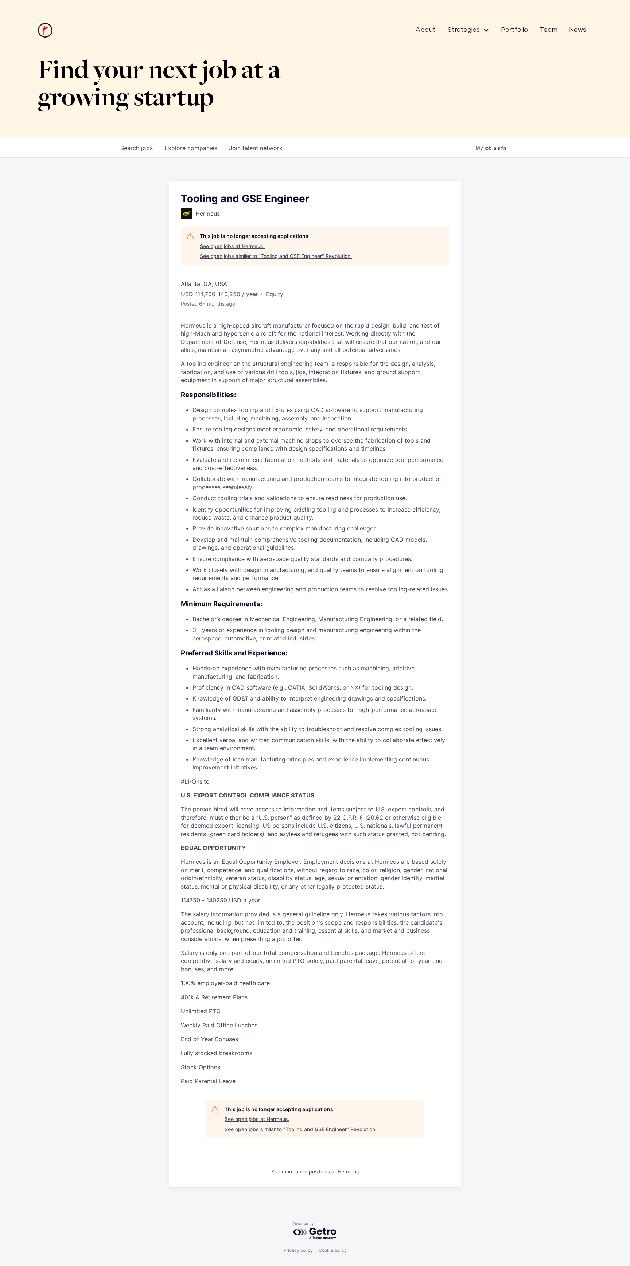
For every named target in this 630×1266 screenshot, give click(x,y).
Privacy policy (298, 1250)
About (426, 30)
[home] (45, 30)
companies (190, 148)
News (577, 30)
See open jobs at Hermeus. (232, 246)
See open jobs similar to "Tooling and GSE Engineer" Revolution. (276, 256)
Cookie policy (333, 1250)
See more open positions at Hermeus (315, 1171)
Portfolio (514, 30)
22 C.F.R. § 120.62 (358, 817)
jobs (136, 148)
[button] (465, 30)
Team (548, 30)
